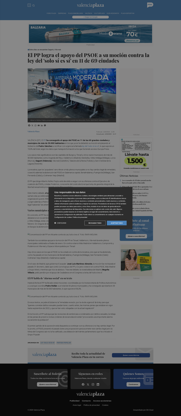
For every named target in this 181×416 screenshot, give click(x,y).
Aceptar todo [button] (117, 223)
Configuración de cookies (63, 217)
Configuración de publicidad (72, 214)
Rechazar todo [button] (95, 223)
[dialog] (90, 208)
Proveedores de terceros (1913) (109, 204)
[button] (60, 223)
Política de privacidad (80, 217)
